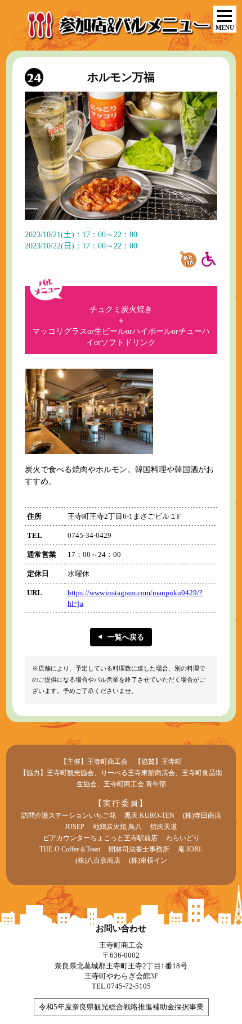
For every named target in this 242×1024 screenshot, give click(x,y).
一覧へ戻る (125, 637)
